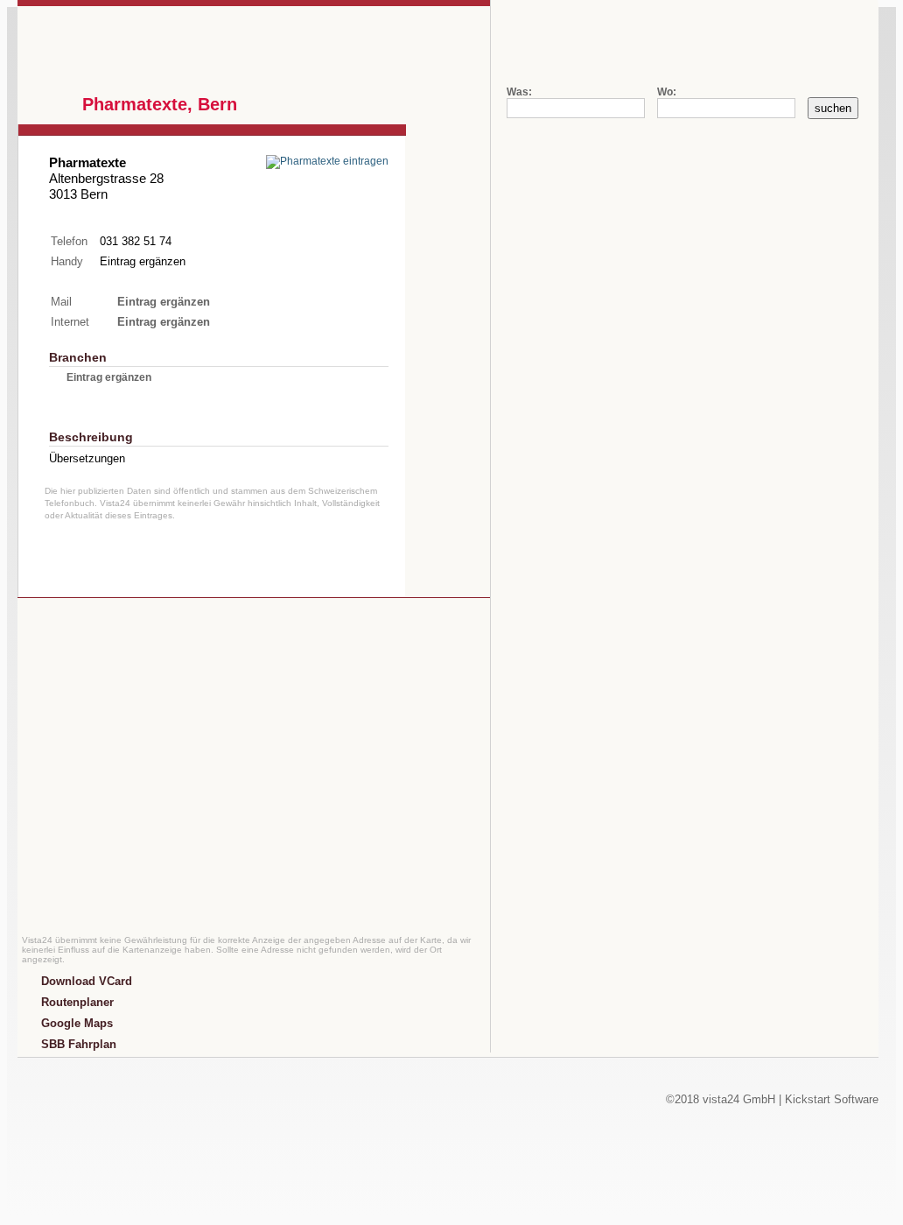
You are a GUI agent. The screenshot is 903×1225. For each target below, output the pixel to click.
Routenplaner (77, 1002)
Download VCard (86, 981)
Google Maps (77, 1023)
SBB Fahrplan (78, 1044)
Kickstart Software (831, 1099)
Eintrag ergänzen (143, 261)
